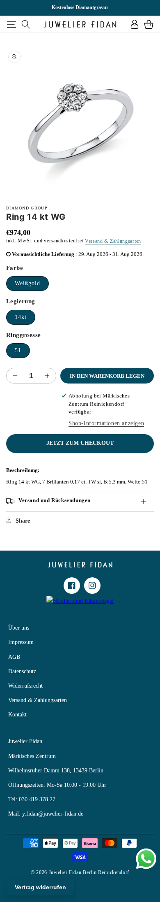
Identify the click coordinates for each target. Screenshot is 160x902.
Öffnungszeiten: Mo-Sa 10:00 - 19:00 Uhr (57, 785)
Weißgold (27, 283)
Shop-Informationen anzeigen (106, 423)
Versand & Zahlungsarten (113, 241)
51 (18, 350)
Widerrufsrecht (25, 686)
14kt (21, 317)
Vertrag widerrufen (40, 887)
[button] (11, 24)
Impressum (21, 642)
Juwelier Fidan (25, 741)
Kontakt (17, 714)
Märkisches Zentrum (32, 756)
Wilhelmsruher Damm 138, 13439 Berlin (55, 770)
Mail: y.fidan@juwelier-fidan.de (45, 814)
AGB (14, 657)
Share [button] (23, 521)
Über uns (18, 628)
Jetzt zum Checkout (80, 443)
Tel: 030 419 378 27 (31, 799)
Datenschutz (22, 671)
